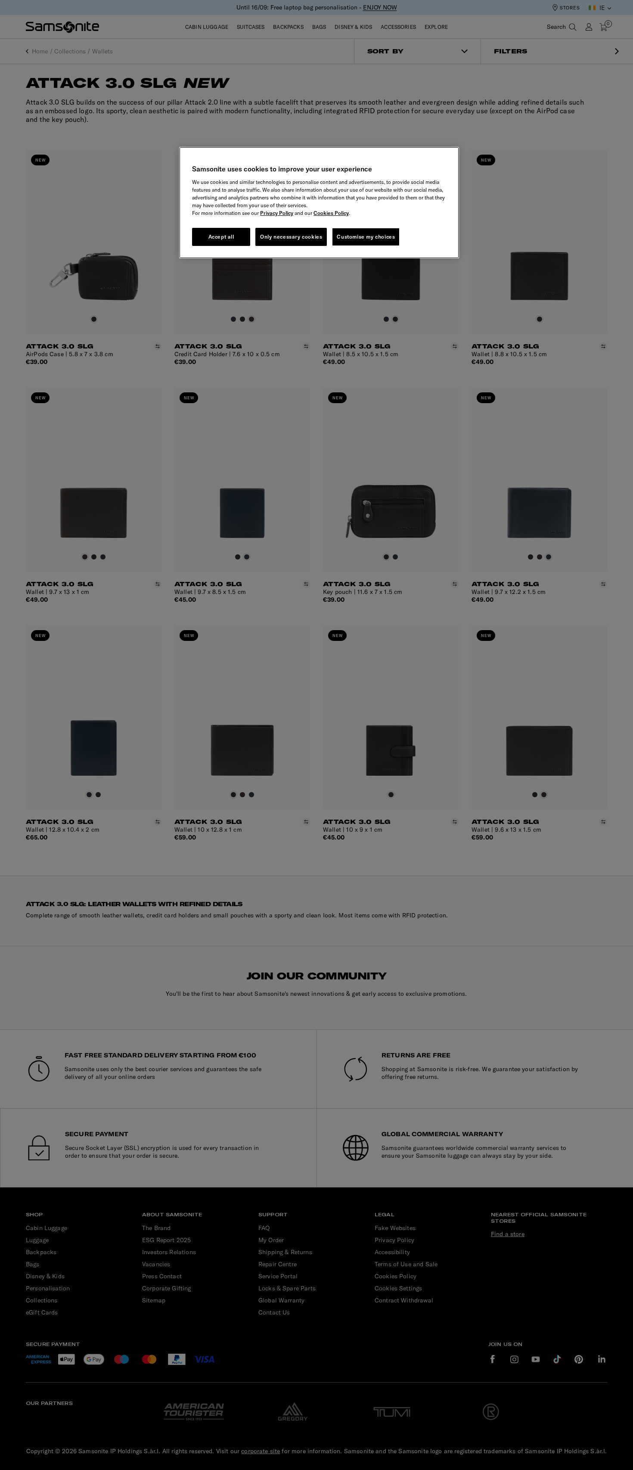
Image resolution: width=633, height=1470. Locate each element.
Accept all (221, 236)
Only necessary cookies (291, 236)
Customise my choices (366, 236)
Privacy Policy (276, 213)
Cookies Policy (331, 213)
